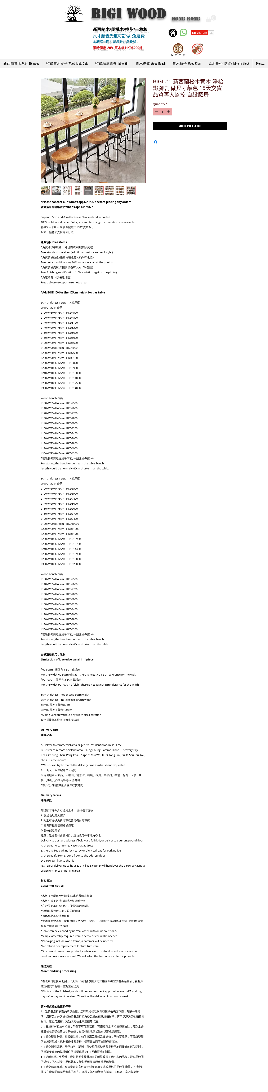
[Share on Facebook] (155, 142)
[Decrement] (156, 111)
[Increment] (168, 111)
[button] (210, 18)
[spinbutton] (162, 111)
